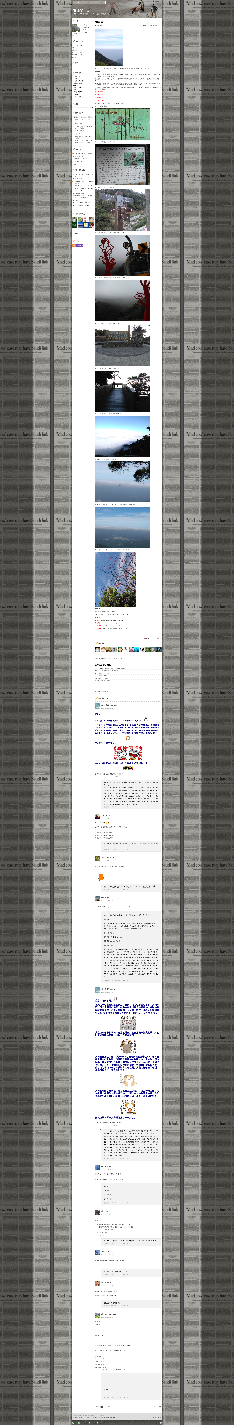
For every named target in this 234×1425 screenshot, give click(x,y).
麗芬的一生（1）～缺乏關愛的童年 (82, 186)
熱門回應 (83, 120)
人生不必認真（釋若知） (101, 676)
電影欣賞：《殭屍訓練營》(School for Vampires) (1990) (83, 189)
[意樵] (114, 649)
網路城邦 (157, 1423)
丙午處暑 (75, 200)
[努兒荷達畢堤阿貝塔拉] (153, 649)
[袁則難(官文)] (109, 649)
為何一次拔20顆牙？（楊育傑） (103, 673)
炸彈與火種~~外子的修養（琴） (81, 159)
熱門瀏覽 (76, 120)
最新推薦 (90, 117)
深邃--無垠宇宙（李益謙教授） (103, 681)
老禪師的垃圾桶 (77, 161)
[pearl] (131, 649)
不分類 (120, 658)
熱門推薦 (90, 120)
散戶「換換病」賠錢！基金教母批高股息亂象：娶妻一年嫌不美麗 (83, 196)
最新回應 (83, 117)
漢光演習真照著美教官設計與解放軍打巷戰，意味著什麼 (83, 182)
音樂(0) (76, 94)
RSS (74, 245)
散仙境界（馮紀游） (80, 130)
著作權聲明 (102, 1417)
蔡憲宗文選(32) (78, 87)
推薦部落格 (86, 27)
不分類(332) (77, 78)
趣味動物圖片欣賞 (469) (79, 193)
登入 (149, 1423)
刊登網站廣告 (76, 1417)
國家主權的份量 (77, 178)
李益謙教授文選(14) (79, 81)
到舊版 (88, 11)
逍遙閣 (78, 10)
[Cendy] (103, 649)
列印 (159, 638)
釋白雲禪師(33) (78, 92)
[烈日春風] (142, 649)
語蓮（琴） (78, 133)
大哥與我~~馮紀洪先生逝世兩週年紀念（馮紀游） (83, 127)
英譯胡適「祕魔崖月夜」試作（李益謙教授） (107, 671)
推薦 (147, 638)
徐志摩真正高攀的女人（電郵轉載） (82, 153)
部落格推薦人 (80, 214)
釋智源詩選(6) (77, 89)
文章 (78, 2)
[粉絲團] (73, 1423)
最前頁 (98, 1407)
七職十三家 (76, 164)
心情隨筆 (103, 658)
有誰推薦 (101, 643)
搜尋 (91, 67)
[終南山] (97, 649)
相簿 (89, 2)
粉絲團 (76, 1423)
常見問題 (89, 1417)
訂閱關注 (85, 29)
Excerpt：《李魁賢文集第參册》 (82, 205)
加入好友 (85, 25)
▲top (160, 1415)
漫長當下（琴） (79, 123)
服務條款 (95, 1417)
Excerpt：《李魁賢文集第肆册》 (82, 203)
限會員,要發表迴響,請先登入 (102, 691)
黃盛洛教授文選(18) (79, 83)
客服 (114, 1417)
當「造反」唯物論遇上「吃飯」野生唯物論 (83, 175)
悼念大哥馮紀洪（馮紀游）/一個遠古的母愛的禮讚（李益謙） (111, 668)
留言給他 (85, 32)
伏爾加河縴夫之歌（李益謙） (103, 678)
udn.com (159, 1417)
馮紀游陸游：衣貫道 (109, 807)
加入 (153, 1423)
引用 (153, 638)
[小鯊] (125, 649)
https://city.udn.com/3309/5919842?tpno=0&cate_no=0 (111, 614)
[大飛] (159, 649)
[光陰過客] (148, 649)
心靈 (108, 658)
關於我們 (83, 1417)
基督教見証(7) (77, 96)
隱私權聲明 (109, 1417)
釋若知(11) (76, 85)
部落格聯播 (80, 245)
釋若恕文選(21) (78, 76)
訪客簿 (100, 2)
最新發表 (76, 117)
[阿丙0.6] (136, 649)
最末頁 (109, 1407)
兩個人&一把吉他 (78, 156)
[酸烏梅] (120, 649)
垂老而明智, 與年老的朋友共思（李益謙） (83, 137)
